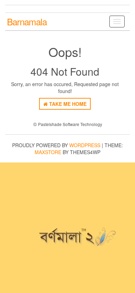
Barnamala (27, 21)
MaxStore (48, 152)
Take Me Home (67, 103)
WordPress (84, 145)
